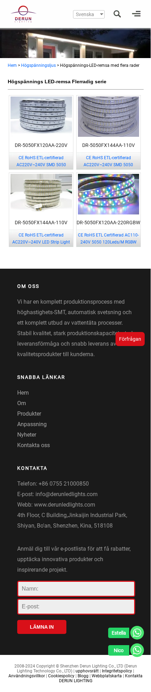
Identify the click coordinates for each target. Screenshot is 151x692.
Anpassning (32, 424)
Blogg (83, 675)
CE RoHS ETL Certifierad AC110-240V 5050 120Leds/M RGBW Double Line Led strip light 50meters (108, 246)
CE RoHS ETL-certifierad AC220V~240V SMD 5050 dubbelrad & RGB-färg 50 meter (41, 164)
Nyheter (26, 434)
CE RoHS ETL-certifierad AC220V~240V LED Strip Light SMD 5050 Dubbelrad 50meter (41, 242)
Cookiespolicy (61, 675)
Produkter (29, 413)
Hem (12, 65)
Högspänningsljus (38, 65)
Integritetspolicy (117, 671)
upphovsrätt (87, 671)
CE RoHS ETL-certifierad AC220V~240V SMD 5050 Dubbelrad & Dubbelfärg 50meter (108, 164)
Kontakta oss (33, 445)
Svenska (85, 14)
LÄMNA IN (42, 627)
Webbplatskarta (107, 675)
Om (21, 403)
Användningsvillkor (26, 675)
